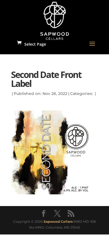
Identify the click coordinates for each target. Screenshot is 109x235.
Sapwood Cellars (58, 221)
